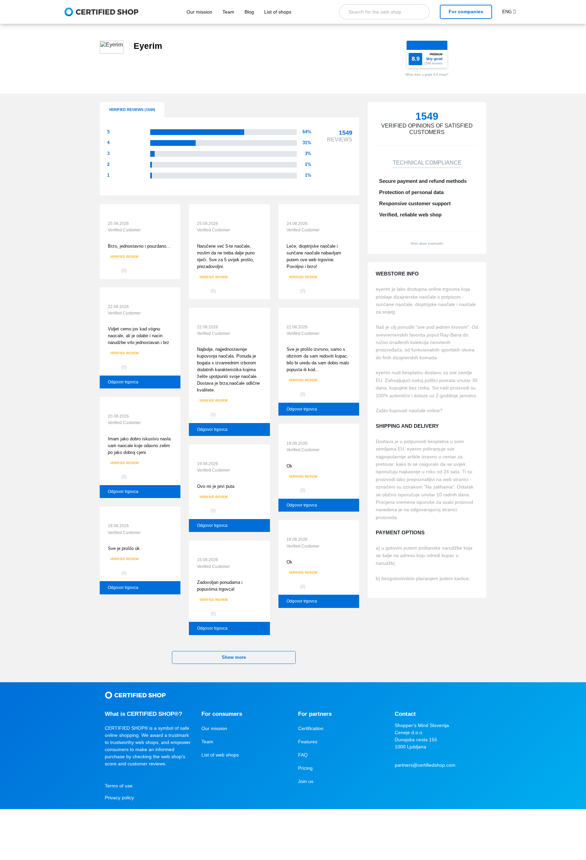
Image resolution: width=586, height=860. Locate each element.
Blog (249, 12)
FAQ (303, 755)
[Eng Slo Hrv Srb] (512, 12)
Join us (305, 781)
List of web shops (220, 755)
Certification (311, 728)
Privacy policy (119, 797)
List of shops (277, 12)
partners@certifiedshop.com (425, 765)
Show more (234, 657)
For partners (315, 714)
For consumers (221, 714)
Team (228, 12)
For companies (466, 11)
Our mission (199, 12)
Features (307, 741)
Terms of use (119, 785)
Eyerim (148, 46)
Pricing (305, 768)
